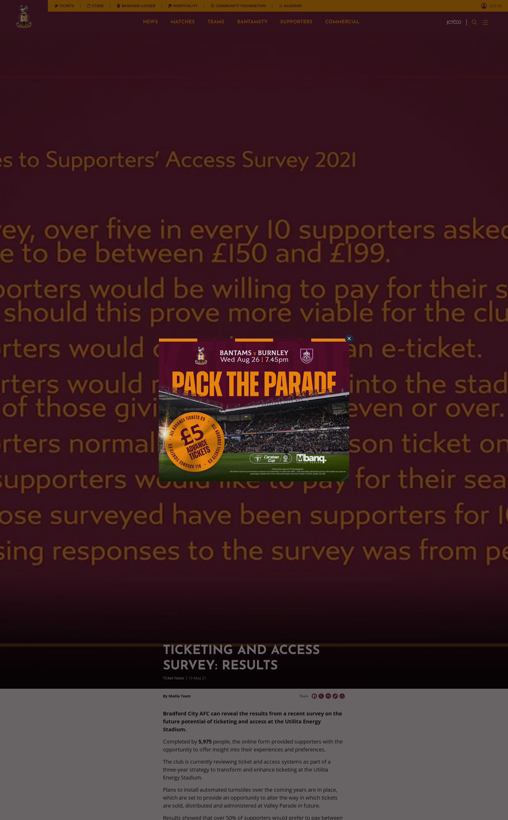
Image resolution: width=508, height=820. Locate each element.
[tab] (349, 338)
